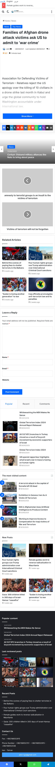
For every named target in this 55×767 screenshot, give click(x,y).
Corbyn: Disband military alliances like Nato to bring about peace (26, 155)
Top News (17, 27)
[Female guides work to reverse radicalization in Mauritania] (41, 550)
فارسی (2, 1)
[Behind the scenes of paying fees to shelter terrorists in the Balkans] (14, 253)
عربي (16, 1)
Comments (45, 404)
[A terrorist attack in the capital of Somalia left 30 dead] (9, 487)
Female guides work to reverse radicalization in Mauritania (40, 562)
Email (5, 368)
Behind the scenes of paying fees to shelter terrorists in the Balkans (13, 265)
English (10, 1)
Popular (9, 404)
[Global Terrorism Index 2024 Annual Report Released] (10, 426)
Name (5, 357)
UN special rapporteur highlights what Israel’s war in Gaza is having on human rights (35, 460)
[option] (27, 149)
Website (5, 380)
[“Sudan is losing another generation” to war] (14, 284)
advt (8, 49)
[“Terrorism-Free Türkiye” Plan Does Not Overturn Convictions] (10, 682)
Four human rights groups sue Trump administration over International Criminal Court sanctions (12, 565)
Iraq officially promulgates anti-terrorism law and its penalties (41, 296)
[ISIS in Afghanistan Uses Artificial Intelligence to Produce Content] (9, 511)
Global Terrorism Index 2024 (32, 450)
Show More (26, 116)
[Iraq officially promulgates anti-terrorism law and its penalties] (41, 284)
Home (7, 21)
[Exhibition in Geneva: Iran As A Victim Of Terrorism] (9, 499)
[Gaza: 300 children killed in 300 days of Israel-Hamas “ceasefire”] (14, 585)
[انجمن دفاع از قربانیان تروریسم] (18, 11)
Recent (26, 404)
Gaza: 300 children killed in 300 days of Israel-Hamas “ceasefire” (13, 597)
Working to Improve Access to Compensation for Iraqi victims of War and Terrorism (34, 521)
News (13, 21)
